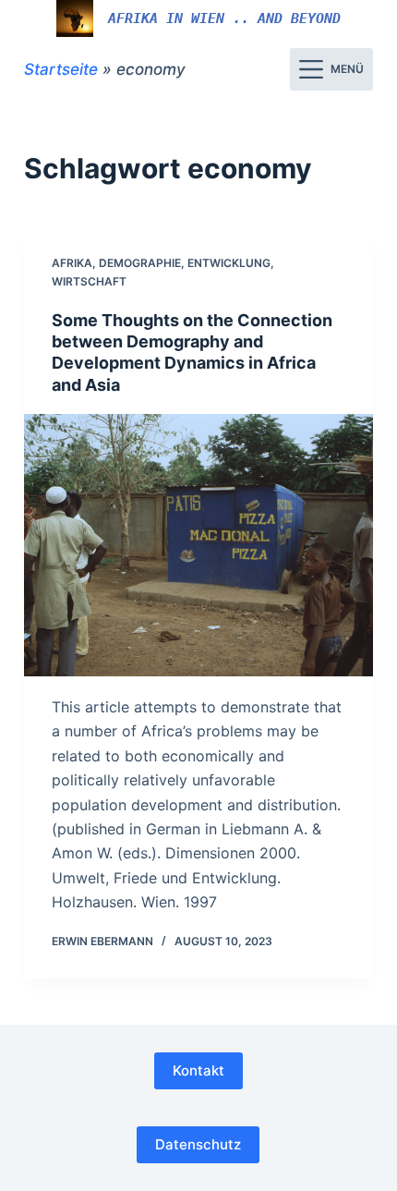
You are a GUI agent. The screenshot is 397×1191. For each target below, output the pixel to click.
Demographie (140, 263)
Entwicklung (229, 263)
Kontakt (198, 1070)
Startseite (61, 69)
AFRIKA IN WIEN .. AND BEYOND (224, 18)
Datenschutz (198, 1144)
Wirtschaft (89, 281)
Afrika (72, 263)
